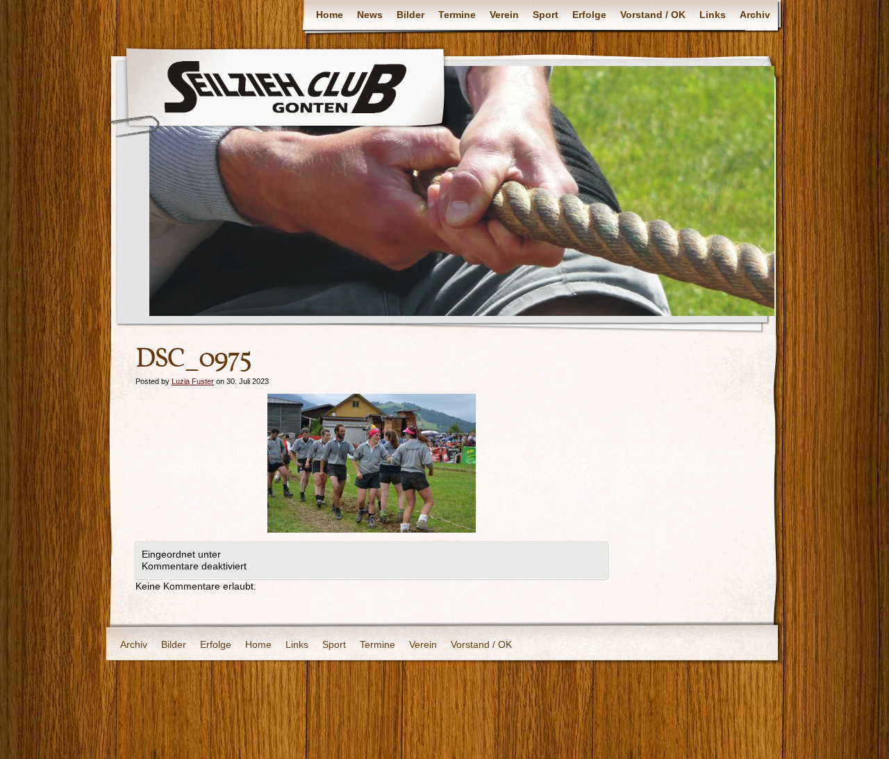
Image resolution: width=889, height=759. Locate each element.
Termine (457, 14)
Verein (504, 14)
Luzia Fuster (193, 381)
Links (712, 14)
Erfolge (589, 14)
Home (329, 14)
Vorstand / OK (653, 14)
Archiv (755, 14)
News (370, 14)
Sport (545, 14)
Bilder (410, 14)
